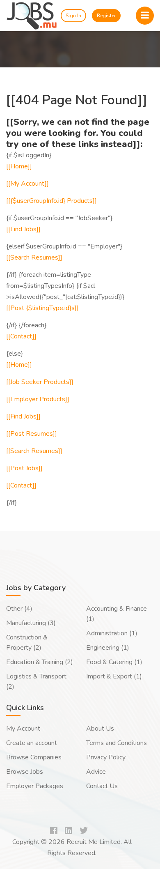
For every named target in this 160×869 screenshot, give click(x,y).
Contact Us (102, 786)
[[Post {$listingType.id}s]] (42, 308)
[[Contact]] (21, 336)
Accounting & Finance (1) (116, 613)
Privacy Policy (106, 757)
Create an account (31, 742)
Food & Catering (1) (114, 662)
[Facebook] (54, 831)
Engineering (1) (107, 647)
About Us (100, 728)
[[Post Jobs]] (24, 468)
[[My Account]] (27, 183)
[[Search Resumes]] (34, 257)
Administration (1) (111, 633)
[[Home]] (19, 166)
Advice (96, 771)
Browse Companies (34, 757)
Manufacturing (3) (31, 623)
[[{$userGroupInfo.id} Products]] (51, 200)
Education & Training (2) (39, 662)
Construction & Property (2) (27, 642)
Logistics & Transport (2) (36, 681)
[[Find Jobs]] (23, 229)
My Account (23, 728)
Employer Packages (34, 786)
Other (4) (19, 608)
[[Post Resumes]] (31, 433)
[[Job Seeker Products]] (39, 381)
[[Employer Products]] (37, 399)
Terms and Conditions (116, 742)
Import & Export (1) (114, 676)
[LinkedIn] (68, 831)
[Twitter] (83, 831)
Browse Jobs (24, 771)
